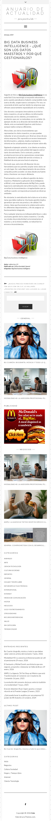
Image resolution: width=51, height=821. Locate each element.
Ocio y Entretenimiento (14, 609)
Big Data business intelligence (30, 95)
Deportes (8, 574)
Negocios (8, 606)
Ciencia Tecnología (12, 566)
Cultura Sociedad (19, 266)
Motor (7, 602)
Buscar (25, 306)
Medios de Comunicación (15, 598)
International (10, 590)
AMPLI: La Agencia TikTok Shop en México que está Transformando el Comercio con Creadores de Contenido (24, 676)
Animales (8, 558)
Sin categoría (10, 625)
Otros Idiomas (10, 613)
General (27, 266)
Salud (6, 621)
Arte (6, 562)
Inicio (6, 761)
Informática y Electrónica (15, 586)
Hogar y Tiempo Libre (13, 582)
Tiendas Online (10, 629)
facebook (25, 805)
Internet (8, 594)
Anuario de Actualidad (25, 11)
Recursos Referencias (13, 617)
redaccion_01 (13, 264)
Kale (33, 813)
